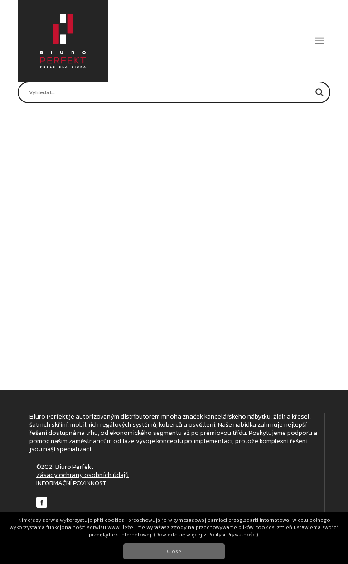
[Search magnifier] (319, 92)
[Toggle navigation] (319, 40)
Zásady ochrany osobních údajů (82, 475)
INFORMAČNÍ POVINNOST (71, 483)
